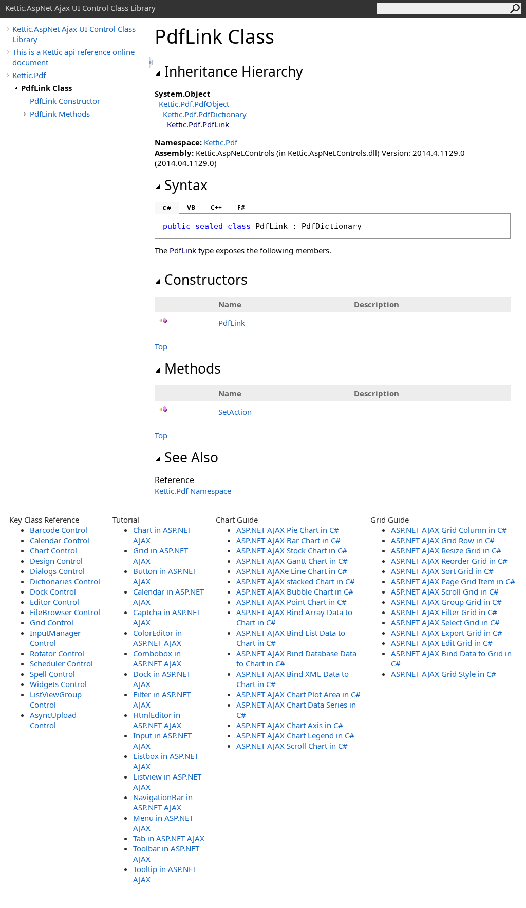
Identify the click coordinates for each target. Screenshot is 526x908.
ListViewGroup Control (56, 699)
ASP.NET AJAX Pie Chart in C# (287, 530)
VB (191, 207)
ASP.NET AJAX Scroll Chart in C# (292, 745)
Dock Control (53, 591)
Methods (192, 368)
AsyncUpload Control (53, 720)
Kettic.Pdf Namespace (193, 491)
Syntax (186, 185)
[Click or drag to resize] (151, 62)
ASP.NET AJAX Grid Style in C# (443, 674)
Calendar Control (59, 540)
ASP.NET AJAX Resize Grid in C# (446, 550)
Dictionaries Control (65, 581)
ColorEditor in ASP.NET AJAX (157, 637)
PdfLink (231, 323)
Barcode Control (58, 530)
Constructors (206, 279)
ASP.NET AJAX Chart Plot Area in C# (298, 694)
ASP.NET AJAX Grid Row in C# (443, 540)
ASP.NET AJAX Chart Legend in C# (295, 735)
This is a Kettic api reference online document (73, 57)
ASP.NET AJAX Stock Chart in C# (291, 550)
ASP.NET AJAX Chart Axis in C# (289, 725)
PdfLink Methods (60, 113)
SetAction (235, 411)
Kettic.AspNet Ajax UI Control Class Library (74, 34)
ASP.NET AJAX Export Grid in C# (446, 632)
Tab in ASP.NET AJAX (168, 838)
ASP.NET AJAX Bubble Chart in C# (294, 591)
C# (167, 207)
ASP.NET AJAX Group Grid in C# (446, 602)
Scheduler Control (61, 663)
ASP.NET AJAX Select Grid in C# (445, 622)
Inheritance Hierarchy (233, 71)
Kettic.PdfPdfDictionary (205, 114)
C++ (216, 207)
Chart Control (53, 550)
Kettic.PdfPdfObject (194, 104)
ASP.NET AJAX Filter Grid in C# (444, 612)
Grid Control (51, 622)
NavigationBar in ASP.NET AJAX (163, 802)
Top (161, 346)
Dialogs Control (57, 571)
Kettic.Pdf (29, 75)
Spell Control (52, 674)
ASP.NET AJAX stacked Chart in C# (295, 581)
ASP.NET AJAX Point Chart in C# (291, 602)
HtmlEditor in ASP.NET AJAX (157, 720)
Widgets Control (58, 684)
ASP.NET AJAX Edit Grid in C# (442, 643)
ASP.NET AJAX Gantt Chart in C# (292, 560)
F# (241, 207)
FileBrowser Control (65, 612)
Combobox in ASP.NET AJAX (157, 658)
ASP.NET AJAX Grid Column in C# (449, 530)
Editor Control (54, 602)
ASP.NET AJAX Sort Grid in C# (442, 571)
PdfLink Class (46, 88)
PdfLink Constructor (65, 101)
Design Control (56, 560)
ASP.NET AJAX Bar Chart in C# (288, 540)
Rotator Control (57, 653)
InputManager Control (55, 637)
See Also (191, 457)
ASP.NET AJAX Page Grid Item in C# (453, 581)
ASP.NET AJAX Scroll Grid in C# (445, 591)
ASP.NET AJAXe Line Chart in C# (291, 571)
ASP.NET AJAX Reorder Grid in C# (449, 560)
